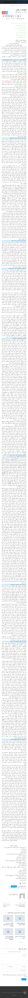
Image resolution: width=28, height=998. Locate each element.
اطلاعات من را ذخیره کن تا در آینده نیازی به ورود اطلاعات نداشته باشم (14, 975)
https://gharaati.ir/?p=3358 (14, 888)
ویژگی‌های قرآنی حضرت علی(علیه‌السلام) (20, 905)
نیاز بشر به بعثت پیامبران (6, 905)
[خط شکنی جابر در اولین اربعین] (20, 931)
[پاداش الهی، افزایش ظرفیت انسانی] (20, 918)
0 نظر (7, 18)
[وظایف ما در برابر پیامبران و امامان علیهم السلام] (8, 918)
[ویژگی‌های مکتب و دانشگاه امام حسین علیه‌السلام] (8, 931)
